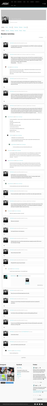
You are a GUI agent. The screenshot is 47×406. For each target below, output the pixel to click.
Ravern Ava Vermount (11, 160)
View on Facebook (19, 376)
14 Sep (39, 385)
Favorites (16, 30)
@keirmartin (27, 283)
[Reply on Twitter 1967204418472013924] (34, 395)
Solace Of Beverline (10, 116)
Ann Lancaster (10, 150)
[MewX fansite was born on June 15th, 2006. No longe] (10, 370)
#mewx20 (19, 372)
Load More (23, 357)
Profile (6, 27)
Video (20, 374)
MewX (20, 367)
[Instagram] (39, 404)
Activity (2, 27)
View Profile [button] (40, 285)
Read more (20, 62)
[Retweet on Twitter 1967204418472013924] (35, 395)
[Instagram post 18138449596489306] (3, 377)
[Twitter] (37, 404)
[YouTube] (42, 404)
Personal (3, 30)
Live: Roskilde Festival (25, 331)
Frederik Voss (10, 350)
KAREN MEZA (13, 275)
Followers (20, 27)
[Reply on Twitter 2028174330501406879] (34, 382)
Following (16, 27)
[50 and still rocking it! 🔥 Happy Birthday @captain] (10, 377)
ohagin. (9, 268)
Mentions (7, 30)
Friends (11, 27)
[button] (21, 2)
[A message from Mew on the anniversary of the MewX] (3, 370)
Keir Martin (12, 54)
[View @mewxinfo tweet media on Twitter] (42, 392)
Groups (25, 27)
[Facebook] (35, 404)
